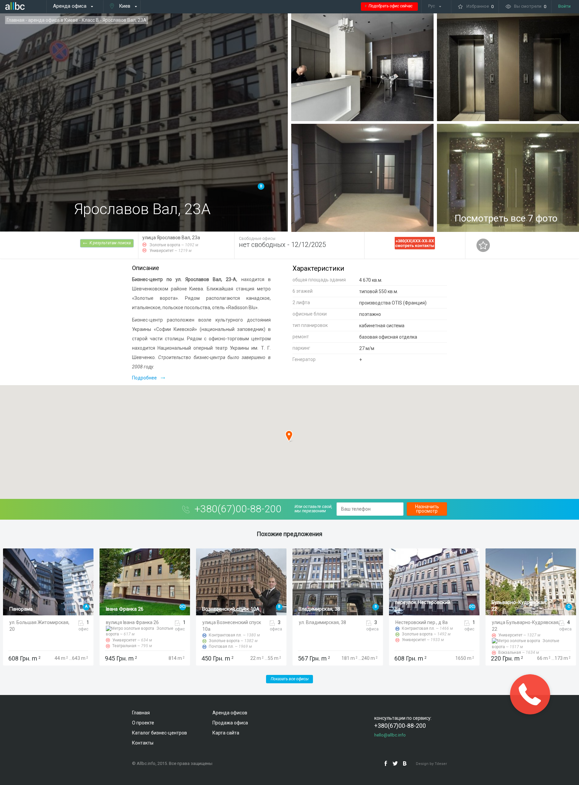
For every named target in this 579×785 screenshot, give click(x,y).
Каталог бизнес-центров (159, 732)
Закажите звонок (529, 694)
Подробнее (144, 377)
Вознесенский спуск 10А (134, 609)
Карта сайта (225, 732)
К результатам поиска (110, 242)
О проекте (143, 722)
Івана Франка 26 (28, 609)
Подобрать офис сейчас (388, 6)
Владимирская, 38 (223, 609)
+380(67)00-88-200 (237, 509)
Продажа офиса (230, 722)
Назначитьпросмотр (427, 509)
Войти (564, 6)
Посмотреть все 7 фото (506, 218)
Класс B (90, 20)
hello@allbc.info (390, 734)
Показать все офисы (290, 679)
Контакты (142, 743)
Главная (15, 20)
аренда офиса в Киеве (53, 20)
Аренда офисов (229, 712)
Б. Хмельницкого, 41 (515, 609)
